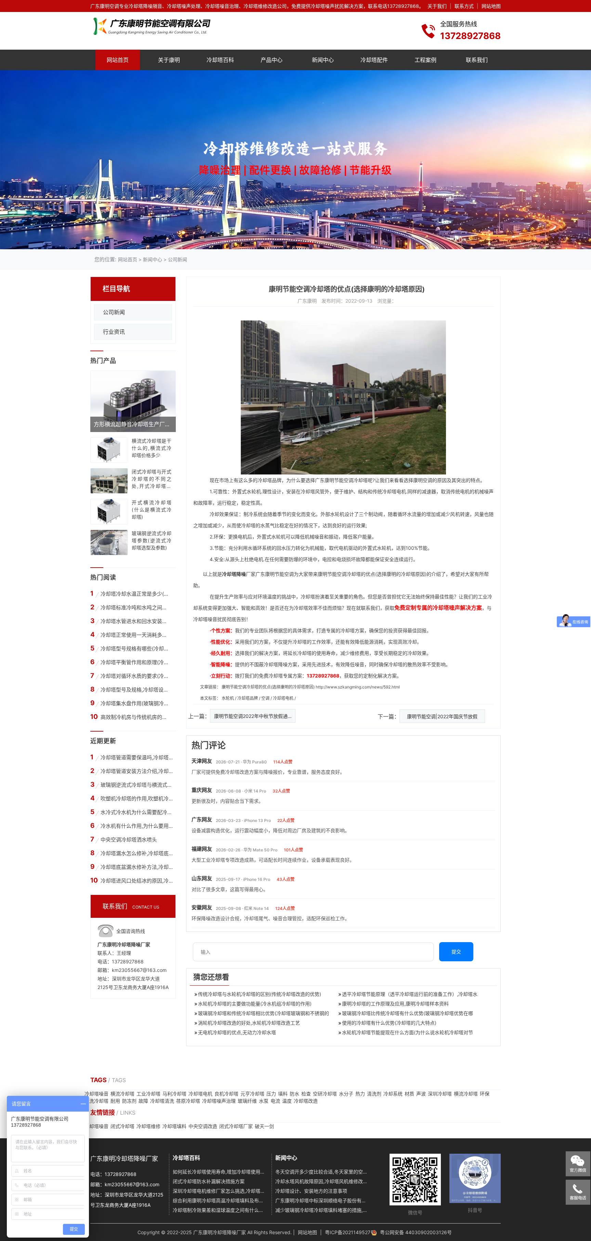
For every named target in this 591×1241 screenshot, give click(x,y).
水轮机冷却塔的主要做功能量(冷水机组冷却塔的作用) (255, 1003)
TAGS (99, 1080)
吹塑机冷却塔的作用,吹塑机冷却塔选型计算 (137, 798)
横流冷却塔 (122, 1094)
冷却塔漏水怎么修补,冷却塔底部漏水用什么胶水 (137, 853)
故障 (143, 1101)
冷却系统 (393, 1094)
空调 (266, 698)
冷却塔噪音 (96, 1094)
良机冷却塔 (226, 1094)
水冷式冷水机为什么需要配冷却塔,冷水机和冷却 (137, 812)
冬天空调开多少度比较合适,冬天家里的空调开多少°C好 (322, 1172)
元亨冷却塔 (252, 1094)
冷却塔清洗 (162, 1101)
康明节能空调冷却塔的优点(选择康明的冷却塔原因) (268, 686)
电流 (275, 1101)
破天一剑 (264, 1126)
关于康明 (169, 59)
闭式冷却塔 (122, 1126)
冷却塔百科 (220, 59)
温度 (287, 1101)
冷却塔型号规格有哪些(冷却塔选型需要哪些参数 (136, 648)
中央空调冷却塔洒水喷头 (129, 839)
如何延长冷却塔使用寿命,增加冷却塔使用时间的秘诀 (220, 1172)
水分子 (346, 1094)
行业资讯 (114, 331)
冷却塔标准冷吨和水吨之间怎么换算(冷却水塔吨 (136, 607)
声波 (421, 1094)
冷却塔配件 (374, 59)
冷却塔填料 (174, 1126)
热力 (360, 1094)
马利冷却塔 (174, 1094)
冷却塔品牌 (269, 480)
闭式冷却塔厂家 (236, 1126)
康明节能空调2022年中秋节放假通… (253, 716)
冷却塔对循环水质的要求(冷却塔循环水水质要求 (136, 676)
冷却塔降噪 (234, 574)
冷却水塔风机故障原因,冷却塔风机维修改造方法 (322, 1181)
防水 (294, 1094)
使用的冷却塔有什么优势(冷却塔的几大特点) (389, 1023)
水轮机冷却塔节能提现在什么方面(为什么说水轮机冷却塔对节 (407, 1032)
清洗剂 (374, 1094)
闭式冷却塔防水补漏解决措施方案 (209, 1181)
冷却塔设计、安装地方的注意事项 (311, 1191)
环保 (484, 1094)
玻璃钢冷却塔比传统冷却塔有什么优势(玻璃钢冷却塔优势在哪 (407, 1013)
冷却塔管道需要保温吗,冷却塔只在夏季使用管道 (137, 757)
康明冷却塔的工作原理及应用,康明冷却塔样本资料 (395, 1003)
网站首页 (118, 59)
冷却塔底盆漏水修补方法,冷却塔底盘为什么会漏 (137, 867)
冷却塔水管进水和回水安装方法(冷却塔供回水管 (136, 621)
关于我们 (437, 6)
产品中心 (272, 59)
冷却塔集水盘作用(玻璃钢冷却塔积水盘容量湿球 (136, 703)
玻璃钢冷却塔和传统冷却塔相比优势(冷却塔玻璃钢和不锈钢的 (263, 1013)
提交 (456, 951)
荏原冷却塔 (188, 1101)
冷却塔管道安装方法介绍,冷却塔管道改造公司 (137, 771)
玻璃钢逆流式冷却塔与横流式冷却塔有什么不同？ (137, 785)
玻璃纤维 (247, 1101)
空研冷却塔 (325, 1094)
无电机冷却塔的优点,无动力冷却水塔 (237, 1032)
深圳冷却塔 (440, 1094)
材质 (409, 1094)
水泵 (263, 1101)
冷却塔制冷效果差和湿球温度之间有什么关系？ (220, 1210)
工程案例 (425, 59)
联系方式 (464, 6)
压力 (271, 1094)
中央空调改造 (202, 1126)
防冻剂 (129, 1101)
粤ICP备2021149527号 (350, 1232)
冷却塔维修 (148, 1126)
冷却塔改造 (306, 1101)
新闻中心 (323, 59)
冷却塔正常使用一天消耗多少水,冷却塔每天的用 (136, 635)
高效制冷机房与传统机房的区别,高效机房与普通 (136, 717)
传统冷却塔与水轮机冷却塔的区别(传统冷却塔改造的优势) (259, 994)
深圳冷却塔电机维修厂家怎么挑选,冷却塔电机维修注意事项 (220, 1191)
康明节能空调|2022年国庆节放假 (442, 716)
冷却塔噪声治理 (219, 1101)
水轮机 (228, 698)
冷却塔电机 (394, 491)
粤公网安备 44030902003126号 (416, 1232)
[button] (285, 243)
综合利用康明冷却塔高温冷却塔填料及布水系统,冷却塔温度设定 (220, 1200)
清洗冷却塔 (96, 1101)
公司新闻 (177, 259)
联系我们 (477, 59)
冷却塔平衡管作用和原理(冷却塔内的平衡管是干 (136, 662)
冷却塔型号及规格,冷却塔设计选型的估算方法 (136, 689)
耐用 (115, 1101)
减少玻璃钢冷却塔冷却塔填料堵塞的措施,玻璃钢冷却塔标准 (322, 1210)
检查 (306, 1094)
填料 (283, 1094)
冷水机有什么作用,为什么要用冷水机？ (137, 826)
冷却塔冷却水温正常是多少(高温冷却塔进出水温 (136, 594)
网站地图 (491, 6)
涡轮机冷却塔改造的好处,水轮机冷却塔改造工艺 (249, 1023)
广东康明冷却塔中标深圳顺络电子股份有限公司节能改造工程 (322, 1200)
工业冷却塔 (148, 1094)
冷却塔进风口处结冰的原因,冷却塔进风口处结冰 (137, 880)
